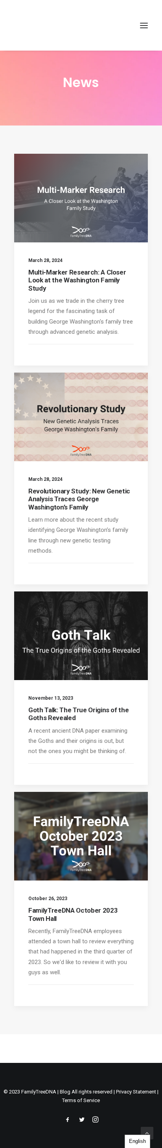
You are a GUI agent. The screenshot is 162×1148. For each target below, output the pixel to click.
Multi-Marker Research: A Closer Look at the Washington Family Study (77, 280)
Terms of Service (81, 1100)
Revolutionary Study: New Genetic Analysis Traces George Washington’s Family (79, 499)
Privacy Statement (136, 1092)
